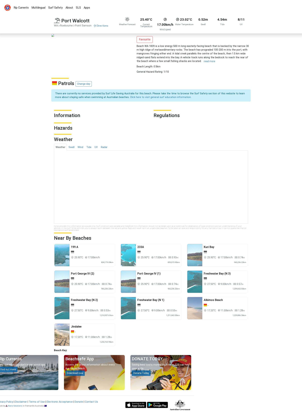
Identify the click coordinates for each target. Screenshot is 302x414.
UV (96, 147)
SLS (78, 7)
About (69, 7)
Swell (71, 147)
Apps (87, 7)
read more (209, 61)
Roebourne (66, 25)
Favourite (144, 39)
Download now (75, 373)
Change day (83, 83)
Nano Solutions (15, 406)
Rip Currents (21, 7)
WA (56, 25)
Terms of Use (37, 401)
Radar (104, 147)
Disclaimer (21, 401)
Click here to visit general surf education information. (160, 97)
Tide (88, 147)
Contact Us (91, 401)
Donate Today (141, 373)
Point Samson (83, 25)
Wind (80, 147)
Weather (60, 147)
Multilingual (38, 7)
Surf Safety (55, 7)
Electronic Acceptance (60, 401)
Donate (79, 401)
